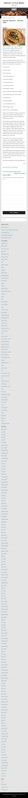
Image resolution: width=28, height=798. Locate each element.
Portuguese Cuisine (5, 373)
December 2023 (4, 511)
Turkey (2, 405)
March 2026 (3, 442)
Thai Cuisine (3, 402)
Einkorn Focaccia (4, 227)
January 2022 (4, 572)
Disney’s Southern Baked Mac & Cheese (9, 229)
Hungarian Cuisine (5, 317)
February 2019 (4, 664)
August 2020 (4, 617)
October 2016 (4, 738)
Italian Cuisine (4, 325)
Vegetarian (3, 418)
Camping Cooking (5, 275)
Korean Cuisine (4, 330)
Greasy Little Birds (14, 3)
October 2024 (4, 487)
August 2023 (4, 521)
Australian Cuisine (5, 254)
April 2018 (3, 691)
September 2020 (4, 614)
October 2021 (4, 580)
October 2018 (4, 675)
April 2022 (3, 564)
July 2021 (3, 588)
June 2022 (3, 559)
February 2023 (4, 537)
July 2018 (3, 683)
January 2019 (4, 667)
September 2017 (4, 709)
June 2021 (3, 590)
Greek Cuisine (14, 167)
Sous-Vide (3, 391)
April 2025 (3, 471)
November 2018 (4, 672)
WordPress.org (4, 789)
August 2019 (4, 648)
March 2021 (3, 598)
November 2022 (4, 545)
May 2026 (3, 437)
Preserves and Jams (5, 375)
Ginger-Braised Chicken (6, 237)
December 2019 (4, 638)
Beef (2, 262)
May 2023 (3, 529)
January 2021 (4, 604)
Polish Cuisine (4, 367)
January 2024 (4, 508)
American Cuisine (5, 248)
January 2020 (4, 635)
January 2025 (4, 479)
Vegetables (3, 415)
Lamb (2, 333)
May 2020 (3, 625)
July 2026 (3, 432)
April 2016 (3, 752)
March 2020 (3, 630)
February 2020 (4, 633)
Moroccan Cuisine (5, 354)
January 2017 (4, 731)
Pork (2, 370)
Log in (2, 781)
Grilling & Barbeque (5, 315)
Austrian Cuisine (4, 256)
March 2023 (3, 535)
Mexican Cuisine (4, 349)
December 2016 (4, 733)
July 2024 (3, 495)
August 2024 (4, 492)
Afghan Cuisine (4, 243)
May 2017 (3, 720)
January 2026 (4, 447)
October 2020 (4, 611)
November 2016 (4, 736)
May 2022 (3, 561)
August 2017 (4, 712)
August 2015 (4, 770)
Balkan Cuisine (4, 259)
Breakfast (3, 270)
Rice (2, 378)
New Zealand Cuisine (5, 357)
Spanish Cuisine (4, 399)
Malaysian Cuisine (5, 346)
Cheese (2, 283)
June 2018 (3, 686)
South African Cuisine (5, 394)
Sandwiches (3, 383)
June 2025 (3, 466)
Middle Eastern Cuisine (6, 352)
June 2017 (3, 717)
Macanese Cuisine (5, 344)
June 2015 (3, 775)
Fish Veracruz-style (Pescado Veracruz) (12, 171)
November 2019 (4, 641)
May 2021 (3, 593)
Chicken (3, 285)
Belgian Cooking (4, 264)
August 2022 (4, 553)
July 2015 (3, 773)
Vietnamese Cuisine (5, 423)
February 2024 (4, 506)
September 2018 (4, 678)
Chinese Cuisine (4, 288)
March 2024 (3, 503)
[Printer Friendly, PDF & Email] (5, 27)
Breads (2, 267)
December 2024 (4, 482)
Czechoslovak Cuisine (5, 291)
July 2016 (3, 744)
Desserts (3, 293)
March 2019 (3, 662)
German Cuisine (4, 309)
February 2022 (4, 569)
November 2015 (4, 765)
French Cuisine (4, 304)
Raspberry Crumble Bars (19, 173)
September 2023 (4, 519)
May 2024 (3, 500)
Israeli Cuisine (4, 322)
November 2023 (4, 513)
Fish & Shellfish (6, 167)
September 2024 (4, 490)
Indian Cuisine (4, 320)
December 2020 (4, 606)
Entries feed (3, 784)
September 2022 (4, 551)
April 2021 (3, 596)
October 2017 (4, 707)
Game (2, 307)
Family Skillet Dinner (5, 232)
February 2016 (4, 757)
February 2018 (4, 696)
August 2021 (4, 585)
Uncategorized (4, 410)
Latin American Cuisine (6, 338)
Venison (3, 420)
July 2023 (3, 524)
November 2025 (4, 453)
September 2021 (4, 582)
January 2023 (4, 540)
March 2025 (3, 474)
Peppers (3, 360)
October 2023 (4, 516)
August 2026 (4, 429)
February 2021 (4, 601)
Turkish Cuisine (4, 407)
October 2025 (4, 455)
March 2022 (3, 566)
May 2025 (3, 469)
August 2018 (4, 680)
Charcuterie (3, 280)
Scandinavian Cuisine (5, 386)
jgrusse (12, 17)
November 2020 (4, 609)
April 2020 (3, 627)
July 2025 (3, 463)
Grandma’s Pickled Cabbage (7, 235)
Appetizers (3, 251)
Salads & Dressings (5, 381)
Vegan (2, 412)
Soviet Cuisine (4, 397)
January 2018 (4, 699)
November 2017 (4, 704)
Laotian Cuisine (4, 336)
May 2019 (3, 656)
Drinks (2, 296)
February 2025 (4, 476)
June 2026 (3, 434)
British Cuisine (4, 272)
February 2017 (4, 728)
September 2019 (4, 646)
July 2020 (3, 619)
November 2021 (4, 577)
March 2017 (3, 725)
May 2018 (3, 688)
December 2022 (4, 543)
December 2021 (4, 574)
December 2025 (4, 450)
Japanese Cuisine (5, 328)
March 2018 (3, 693)
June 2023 (3, 527)
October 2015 (4, 768)
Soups (2, 389)
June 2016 (3, 746)
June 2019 (3, 654)
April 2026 (3, 439)
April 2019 (3, 659)
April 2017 (3, 723)
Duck (2, 299)
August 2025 (4, 461)
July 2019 (3, 651)
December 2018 (4, 670)
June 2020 (3, 622)
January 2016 (4, 760)
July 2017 (3, 715)
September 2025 (4, 458)
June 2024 (3, 498)
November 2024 (4, 484)
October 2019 (4, 643)
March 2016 (3, 754)
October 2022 (4, 548)
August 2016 (4, 741)
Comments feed (4, 787)
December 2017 (4, 701)
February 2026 (4, 445)
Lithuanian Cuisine (5, 341)
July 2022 (3, 556)
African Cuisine (4, 246)
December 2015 (4, 762)
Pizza (2, 365)
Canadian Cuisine (5, 278)
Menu (14, 9)
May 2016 (3, 749)
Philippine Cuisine (5, 362)
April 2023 (3, 532)
